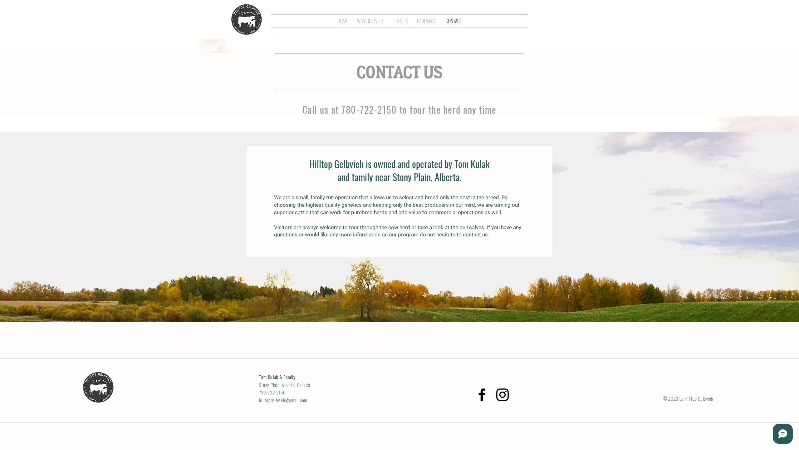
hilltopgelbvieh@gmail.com (283, 400)
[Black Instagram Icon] (502, 394)
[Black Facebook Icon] (481, 394)
